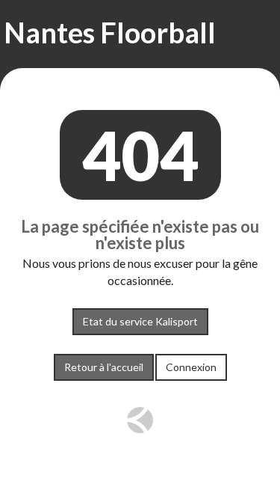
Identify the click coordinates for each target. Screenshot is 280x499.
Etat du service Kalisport (140, 321)
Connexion (191, 367)
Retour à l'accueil (103, 367)
